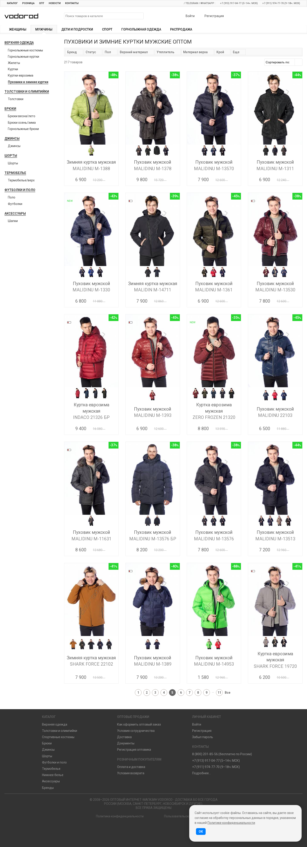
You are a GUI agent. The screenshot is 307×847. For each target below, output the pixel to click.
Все (227, 692)
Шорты (10, 155)
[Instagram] (160, 829)
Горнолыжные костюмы (25, 50)
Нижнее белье (52, 775)
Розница (28, 3)
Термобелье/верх (21, 180)
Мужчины (43, 29)
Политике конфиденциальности (231, 823)
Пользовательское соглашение (187, 816)
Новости (55, 3)
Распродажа (181, 29)
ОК (201, 831)
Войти (190, 16)
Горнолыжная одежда (141, 29)
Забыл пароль (202, 737)
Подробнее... (201, 773)
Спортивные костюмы (58, 737)
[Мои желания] (282, 16)
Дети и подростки (77, 29)
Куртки (13, 69)
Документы (125, 743)
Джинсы (12, 138)
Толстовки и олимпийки (26, 91)
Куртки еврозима (20, 75)
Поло (11, 197)
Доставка (124, 737)
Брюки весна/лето (21, 116)
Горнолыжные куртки (23, 56)
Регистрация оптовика (134, 749)
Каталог (12, 3)
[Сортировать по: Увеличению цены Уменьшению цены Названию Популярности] (283, 62)
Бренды (48, 788)
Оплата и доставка (131, 767)
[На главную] (134, 829)
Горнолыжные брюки (23, 129)
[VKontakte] (147, 829)
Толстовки (15, 99)
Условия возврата (130, 773)
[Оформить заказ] (294, 16)
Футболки (15, 204)
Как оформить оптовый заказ (139, 724)
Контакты (72, 3)
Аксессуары (15, 213)
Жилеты (14, 63)
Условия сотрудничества (136, 731)
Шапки (13, 221)
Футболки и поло (19, 190)
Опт (41, 3)
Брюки (10, 108)
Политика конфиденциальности (120, 816)
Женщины (17, 29)
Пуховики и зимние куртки (28, 82)
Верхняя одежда (19, 42)
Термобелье (15, 173)
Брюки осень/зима (22, 122)
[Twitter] (173, 829)
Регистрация (214, 16)
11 (219, 692)
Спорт (107, 29)
